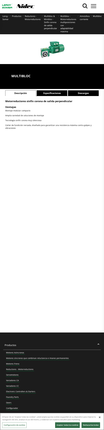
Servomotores (12, 375)
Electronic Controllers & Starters (20, 391)
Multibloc (97, 16)
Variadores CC (12, 386)
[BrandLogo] (7, 6)
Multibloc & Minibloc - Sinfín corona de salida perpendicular (50, 22)
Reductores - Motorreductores (19, 369)
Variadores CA (12, 380)
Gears (8, 402)
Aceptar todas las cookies (67, 425)
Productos (16, 16)
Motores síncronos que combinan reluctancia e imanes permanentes (37, 358)
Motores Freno (12, 363)
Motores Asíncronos (15, 352)
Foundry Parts (12, 397)
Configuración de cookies (14, 425)
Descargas (83, 93)
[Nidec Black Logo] (34, 6)
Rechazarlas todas (91, 425)
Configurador (12, 408)
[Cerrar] (100, 417)
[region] (52, 421)
